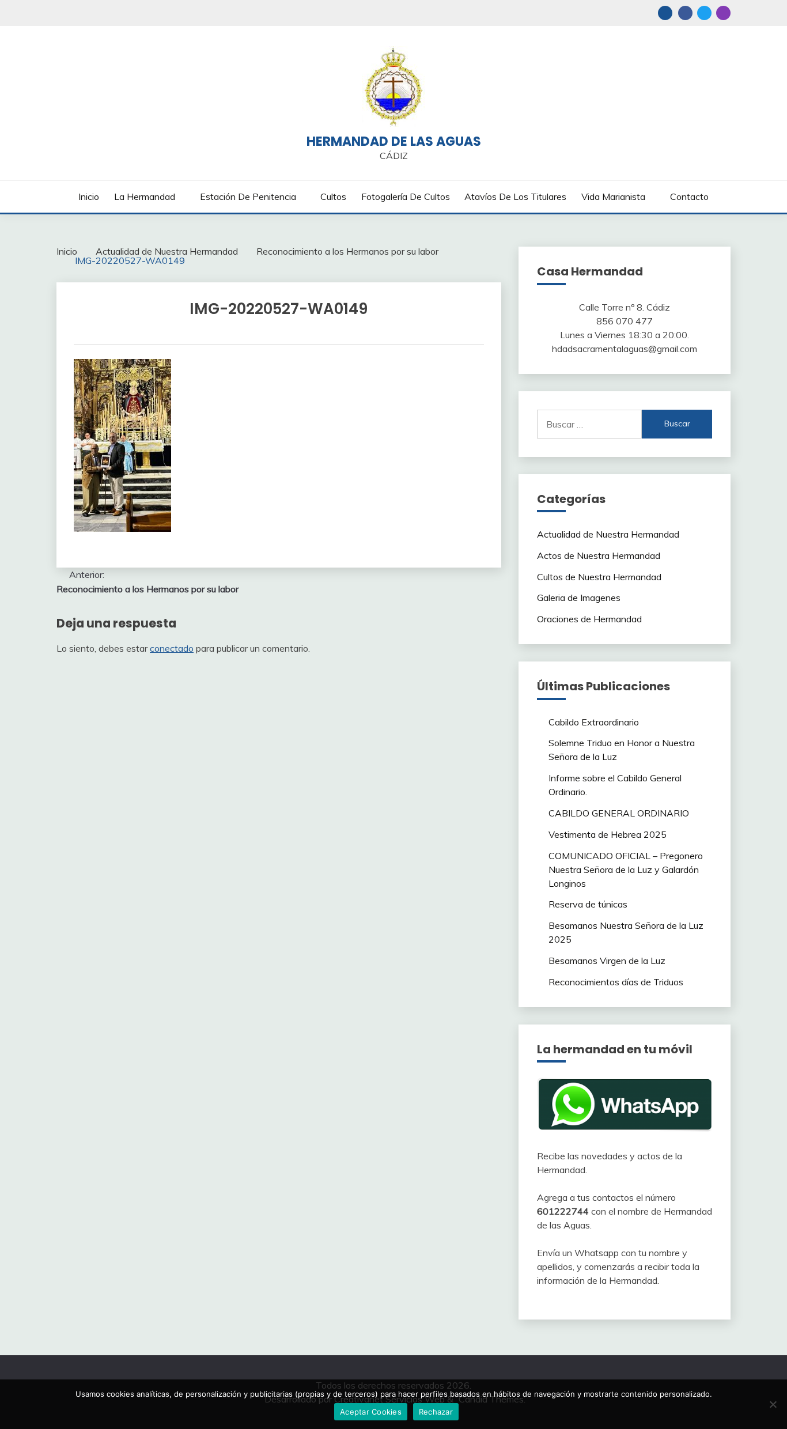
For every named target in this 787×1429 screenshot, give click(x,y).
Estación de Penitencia (248, 196)
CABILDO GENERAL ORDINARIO (618, 813)
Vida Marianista (613, 196)
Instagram (723, 13)
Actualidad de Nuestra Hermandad (608, 534)
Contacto (689, 196)
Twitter (704, 13)
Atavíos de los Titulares (515, 196)
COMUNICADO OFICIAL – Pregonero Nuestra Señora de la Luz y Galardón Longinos (625, 869)
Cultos (333, 196)
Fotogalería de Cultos (405, 196)
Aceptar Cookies (371, 1411)
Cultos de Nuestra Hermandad (599, 577)
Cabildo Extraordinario (593, 722)
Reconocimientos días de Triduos (615, 982)
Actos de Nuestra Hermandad (598, 555)
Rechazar (436, 1411)
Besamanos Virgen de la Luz (606, 960)
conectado (172, 648)
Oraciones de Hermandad (589, 619)
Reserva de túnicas (587, 904)
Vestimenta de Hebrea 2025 (607, 834)
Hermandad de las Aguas (394, 141)
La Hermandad (144, 196)
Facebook (685, 13)
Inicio (88, 196)
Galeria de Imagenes (578, 597)
